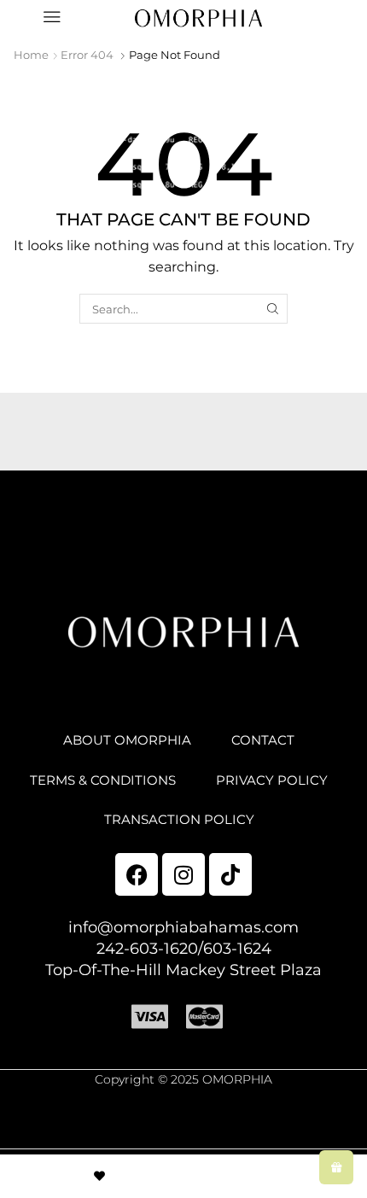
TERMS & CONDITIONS (103, 780)
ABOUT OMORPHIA (127, 740)
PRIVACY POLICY (272, 780)
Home (31, 54)
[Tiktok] (230, 874)
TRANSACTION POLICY (179, 819)
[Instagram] (183, 874)
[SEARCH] (273, 308)
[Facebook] (136, 874)
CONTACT (262, 740)
